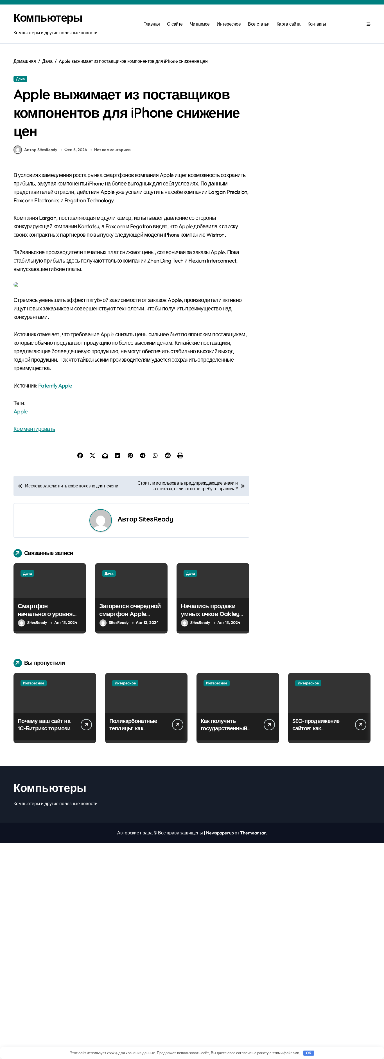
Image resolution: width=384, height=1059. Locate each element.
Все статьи (258, 24)
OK (308, 1053)
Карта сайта (289, 24)
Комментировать (34, 428)
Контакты (317, 24)
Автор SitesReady (40, 149)
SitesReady (156, 519)
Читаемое (200, 24)
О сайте (175, 24)
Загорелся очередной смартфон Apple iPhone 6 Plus (130, 614)
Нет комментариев (112, 149)
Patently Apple (55, 385)
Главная (151, 24)
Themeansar (253, 833)
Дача (20, 79)
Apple (20, 411)
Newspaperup (220, 833)
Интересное (229, 24)
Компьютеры (47, 17)
